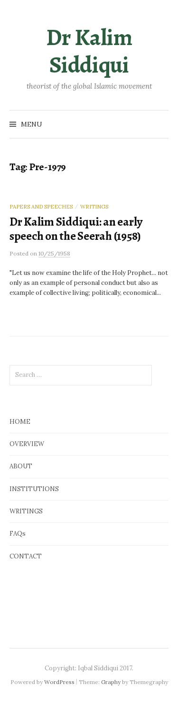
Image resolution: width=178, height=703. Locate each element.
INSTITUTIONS (34, 489)
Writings (94, 206)
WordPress (59, 681)
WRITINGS (26, 511)
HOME (19, 422)
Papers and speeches (41, 206)
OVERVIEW (26, 444)
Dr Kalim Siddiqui (89, 51)
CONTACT (25, 556)
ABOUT (20, 466)
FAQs (17, 534)
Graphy (111, 681)
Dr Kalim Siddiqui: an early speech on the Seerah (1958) (75, 228)
